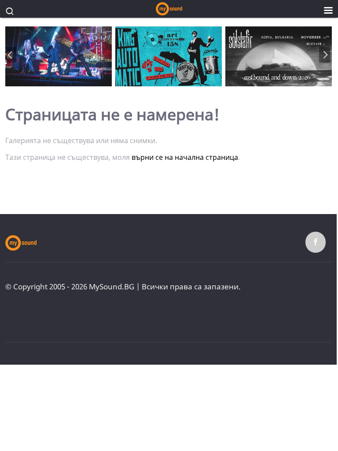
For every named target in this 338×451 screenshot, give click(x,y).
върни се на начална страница (185, 157)
